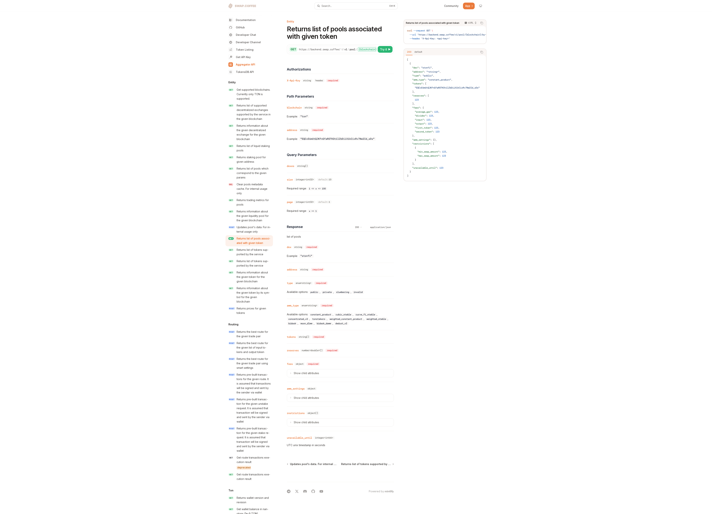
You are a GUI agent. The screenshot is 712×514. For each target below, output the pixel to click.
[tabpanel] (445, 118)
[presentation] (252, 263)
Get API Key (243, 57)
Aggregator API (245, 64)
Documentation (246, 20)
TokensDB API (245, 71)
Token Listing (244, 49)
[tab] (409, 52)
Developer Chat (246, 34)
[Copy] (373, 49)
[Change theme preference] (481, 6)
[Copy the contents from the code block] (481, 23)
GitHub (240, 27)
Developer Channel (248, 42)
